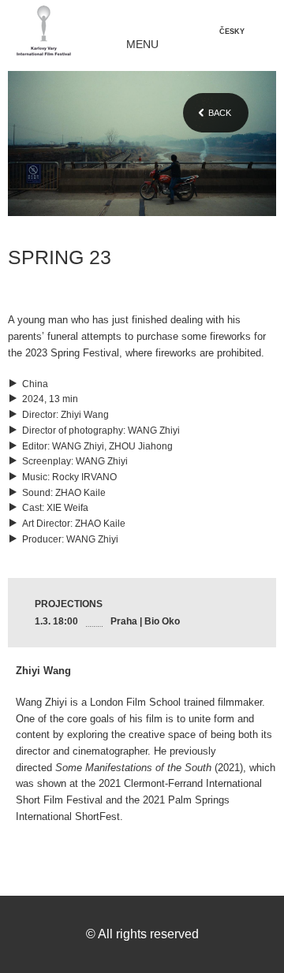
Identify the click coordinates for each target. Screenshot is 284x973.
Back (219, 112)
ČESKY (232, 31)
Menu (142, 44)
